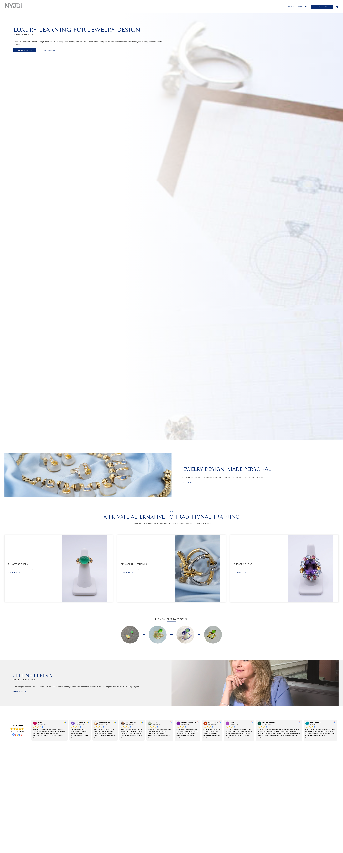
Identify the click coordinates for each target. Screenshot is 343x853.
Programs (302, 7)
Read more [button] (36, 738)
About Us (290, 7)
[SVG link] (13, 6)
